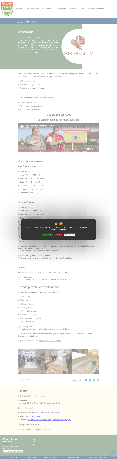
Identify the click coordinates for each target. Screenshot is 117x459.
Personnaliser (69, 235)
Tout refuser (58, 235)
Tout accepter (47, 235)
